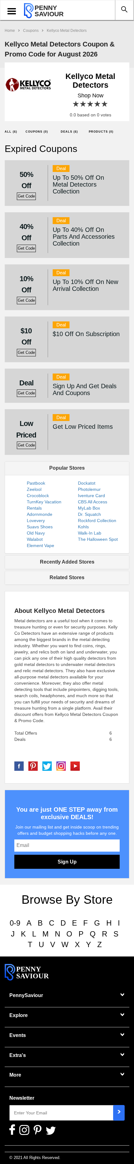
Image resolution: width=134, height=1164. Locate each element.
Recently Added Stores (67, 562)
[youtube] (75, 765)
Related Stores (67, 577)
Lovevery (36, 520)
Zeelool (34, 489)
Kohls (83, 526)
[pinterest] (33, 765)
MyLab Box (89, 508)
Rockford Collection (97, 520)
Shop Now (90, 95)
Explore (18, 1015)
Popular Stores (67, 468)
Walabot (35, 539)
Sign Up (67, 861)
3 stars (90, 104)
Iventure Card (91, 495)
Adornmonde (39, 514)
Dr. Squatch (89, 514)
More (15, 1075)
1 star (76, 104)
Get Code (26, 196)
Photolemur (89, 489)
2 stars (83, 104)
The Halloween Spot (98, 539)
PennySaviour (26, 995)
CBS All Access (92, 501)
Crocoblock (38, 495)
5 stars (104, 104)
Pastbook (36, 483)
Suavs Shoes (40, 526)
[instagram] (61, 765)
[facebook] (19, 765)
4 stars (97, 104)
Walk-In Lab (89, 533)
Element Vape (40, 545)
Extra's (17, 1055)
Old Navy (36, 533)
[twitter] (47, 765)
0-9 (15, 923)
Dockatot (86, 483)
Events (17, 1035)
